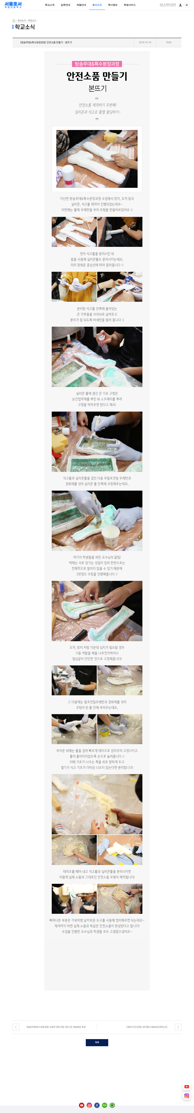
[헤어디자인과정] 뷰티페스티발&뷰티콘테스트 (147, 1027)
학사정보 (112, 5)
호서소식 (97, 5)
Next (178, 1027)
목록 (97, 1042)
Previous (16, 1027)
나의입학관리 (180, 5)
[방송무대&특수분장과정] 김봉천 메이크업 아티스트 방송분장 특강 (56, 1027)
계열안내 (81, 5)
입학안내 (65, 5)
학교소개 (49, 5)
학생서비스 (130, 5)
